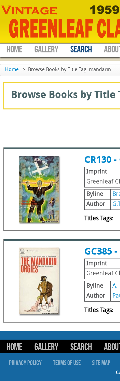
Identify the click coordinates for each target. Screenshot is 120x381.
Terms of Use (67, 363)
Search (81, 49)
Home (14, 49)
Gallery (46, 49)
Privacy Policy (25, 363)
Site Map (101, 363)
